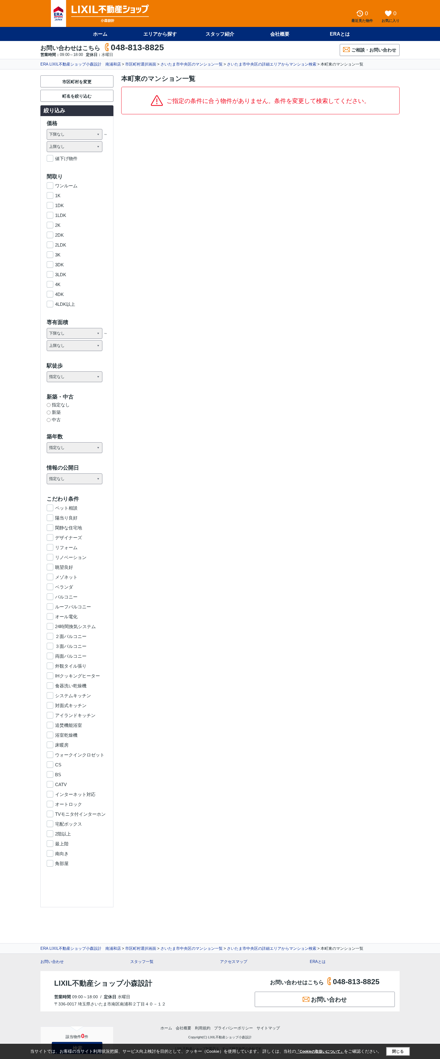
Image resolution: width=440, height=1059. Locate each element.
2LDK (60, 244)
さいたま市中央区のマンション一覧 (191, 64)
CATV (61, 784)
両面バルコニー (71, 656)
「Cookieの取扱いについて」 (320, 1051)
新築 (56, 412)
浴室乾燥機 (66, 735)
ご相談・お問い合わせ (373, 49)
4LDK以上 (65, 304)
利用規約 (202, 1028)
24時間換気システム (75, 626)
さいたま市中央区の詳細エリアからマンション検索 (271, 64)
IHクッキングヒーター (77, 675)
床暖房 (62, 744)
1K (57, 195)
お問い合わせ (52, 961)
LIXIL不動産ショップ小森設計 (103, 983)
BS (58, 774)
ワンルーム (66, 185)
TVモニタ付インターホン (80, 814)
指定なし (61, 404)
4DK (59, 294)
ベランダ (64, 586)
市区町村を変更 (77, 81)
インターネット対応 (75, 794)
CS (58, 764)
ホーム (100, 34)
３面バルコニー (71, 646)
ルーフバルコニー (73, 606)
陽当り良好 (66, 517)
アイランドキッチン (75, 715)
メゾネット (66, 577)
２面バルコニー (71, 636)
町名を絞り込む (77, 96)
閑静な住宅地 (68, 527)
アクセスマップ (233, 961)
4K (57, 284)
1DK (59, 205)
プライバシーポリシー (233, 1028)
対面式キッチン (71, 705)
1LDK (60, 215)
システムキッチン (73, 695)
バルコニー (66, 596)
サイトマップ (268, 1028)
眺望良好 (64, 567)
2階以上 (63, 833)
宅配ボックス (68, 823)
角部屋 (62, 863)
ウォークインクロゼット (79, 754)
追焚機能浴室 (68, 725)
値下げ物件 (66, 158)
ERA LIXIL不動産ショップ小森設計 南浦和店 (80, 64)
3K (57, 254)
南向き (62, 853)
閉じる (398, 1051)
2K (57, 225)
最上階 (62, 843)
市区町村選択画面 (140, 64)
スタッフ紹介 (220, 34)
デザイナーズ (68, 537)
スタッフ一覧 (142, 961)
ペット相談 (66, 507)
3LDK (60, 274)
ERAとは (340, 34)
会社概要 (279, 34)
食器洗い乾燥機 (71, 685)
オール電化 (66, 616)
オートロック (68, 804)
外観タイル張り (71, 665)
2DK (59, 235)
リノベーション (71, 557)
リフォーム (66, 547)
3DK (59, 264)
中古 (56, 419)
